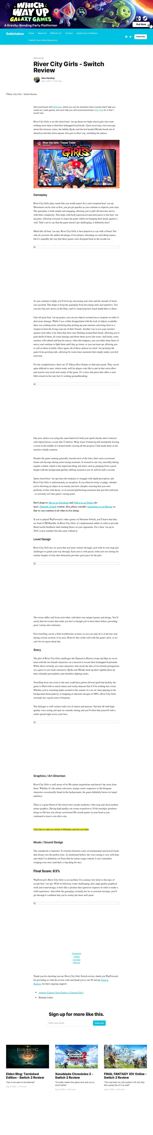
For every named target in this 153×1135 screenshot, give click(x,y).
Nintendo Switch (47, 506)
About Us (42, 33)
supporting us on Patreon (99, 506)
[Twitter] (130, 37)
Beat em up (38, 58)
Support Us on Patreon (87, 33)
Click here (98, 110)
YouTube (76, 960)
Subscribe (140, 36)
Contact (69, 33)
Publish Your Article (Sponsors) (43, 40)
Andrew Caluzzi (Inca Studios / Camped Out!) (61, 992)
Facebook (76, 953)
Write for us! (55, 33)
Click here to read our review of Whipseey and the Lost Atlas (61, 829)
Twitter (76, 956)
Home (31, 33)
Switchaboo (15, 34)
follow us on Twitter (84, 502)
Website (76, 963)
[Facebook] (126, 37)
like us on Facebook (59, 502)
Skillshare (57, 107)
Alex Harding (48, 78)
